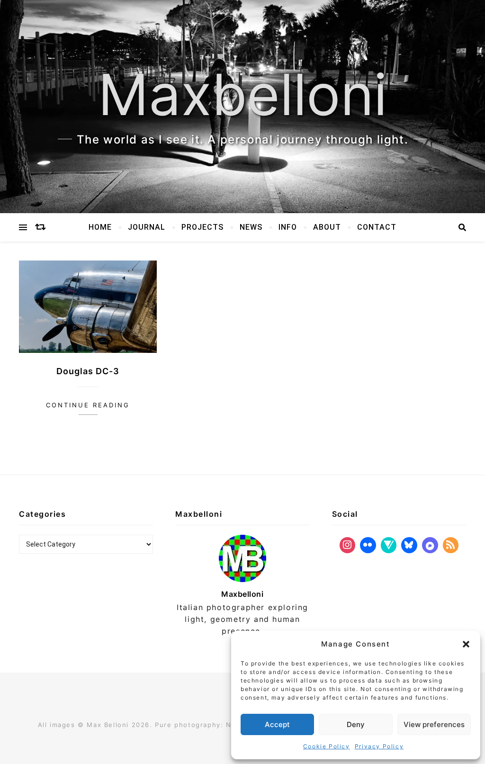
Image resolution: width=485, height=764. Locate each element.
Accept (277, 724)
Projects (202, 227)
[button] (466, 644)
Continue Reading (88, 405)
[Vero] (388, 545)
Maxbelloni (242, 94)
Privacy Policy (379, 746)
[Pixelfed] (430, 545)
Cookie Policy (326, 746)
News (251, 227)
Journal (146, 227)
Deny (356, 724)
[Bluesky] (409, 545)
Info (287, 227)
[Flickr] (368, 545)
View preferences (434, 724)
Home (100, 227)
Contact (376, 227)
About (327, 227)
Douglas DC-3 (87, 371)
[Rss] (450, 545)
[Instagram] (347, 545)
